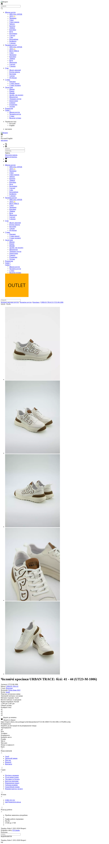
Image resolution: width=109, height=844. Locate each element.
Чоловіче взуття (11, 45)
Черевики (12, 18)
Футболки (13, 78)
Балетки (12, 26)
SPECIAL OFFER (15, 14)
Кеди (11, 31)
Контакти (8, 764)
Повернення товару (12, 783)
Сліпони (12, 43)
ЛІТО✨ (12, 16)
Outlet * (8, 110)
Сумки (7, 80)
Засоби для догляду (16, 95)
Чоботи (12, 24)
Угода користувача (12, 777)
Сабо (11, 37)
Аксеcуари (9, 87)
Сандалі (12, 35)
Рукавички (13, 104)
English (11, 125)
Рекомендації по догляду (14, 789)
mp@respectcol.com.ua (13, 802)
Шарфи (12, 93)
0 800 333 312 (10, 800)
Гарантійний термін (12, 787)
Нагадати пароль (11, 155)
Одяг (7, 68)
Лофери (12, 28)
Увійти (7, 153)
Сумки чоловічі (15, 85)
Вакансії (8, 762)
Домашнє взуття (15, 99)
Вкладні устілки (15, 118)
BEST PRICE (14, 51)
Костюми (12, 74)
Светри (12, 76)
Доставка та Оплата (12, 779)
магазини (4, 140)
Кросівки (12, 30)
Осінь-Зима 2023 (14, 690)
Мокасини (13, 62)
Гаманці (12, 103)
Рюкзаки (12, 81)
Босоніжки (13, 33)
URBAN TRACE (12, 686)
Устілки (12, 106)
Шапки (12, 89)
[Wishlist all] (6, 159)
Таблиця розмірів (11, 785)
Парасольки (13, 101)
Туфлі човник (14, 22)
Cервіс (3, 770)
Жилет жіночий (15, 70)
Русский (12, 123)
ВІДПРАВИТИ (6, 836)
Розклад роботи (6, 810)
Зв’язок (3, 794)
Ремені (11, 91)
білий (8, 692)
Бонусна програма (11, 781)
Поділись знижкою (12, 775)
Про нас (8, 760)
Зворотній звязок (11, 758)
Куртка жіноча (14, 72)
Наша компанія (6, 751)
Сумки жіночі (14, 83)
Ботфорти (12, 41)
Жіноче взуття (10, 12)
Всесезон (9, 688)
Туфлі (11, 20)
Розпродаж (9, 108)
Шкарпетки (13, 97)
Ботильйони (13, 39)
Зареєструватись (11, 157)
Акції (7, 756)
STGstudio (16, 830)
